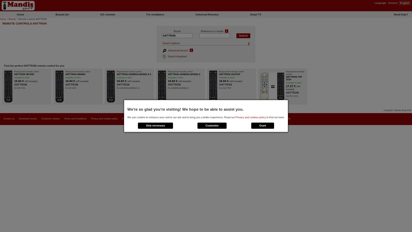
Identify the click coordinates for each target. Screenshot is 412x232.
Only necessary (155, 125)
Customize (212, 125)
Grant (262, 125)
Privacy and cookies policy (250, 117)
